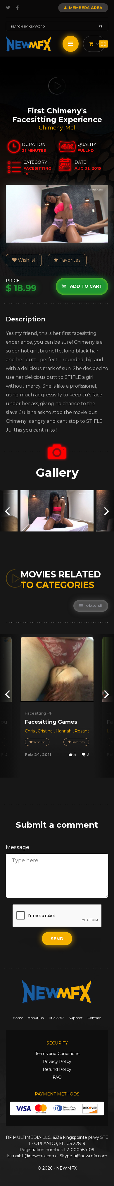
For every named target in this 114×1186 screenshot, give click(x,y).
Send (57, 938)
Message (17, 847)
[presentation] (7, 511)
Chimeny (51, 128)
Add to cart (85, 286)
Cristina (46, 731)
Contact (94, 1017)
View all (93, 606)
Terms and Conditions (57, 1053)
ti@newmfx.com (39, 1155)
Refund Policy (57, 1069)
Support (76, 1017)
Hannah (64, 731)
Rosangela (85, 731)
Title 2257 (56, 1017)
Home (18, 1017)
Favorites (69, 260)
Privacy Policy (57, 1061)
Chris (30, 731)
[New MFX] (29, 44)
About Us (36, 1017)
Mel (70, 128)
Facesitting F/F (38, 713)
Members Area (85, 7)
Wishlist (26, 260)
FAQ (57, 1077)
